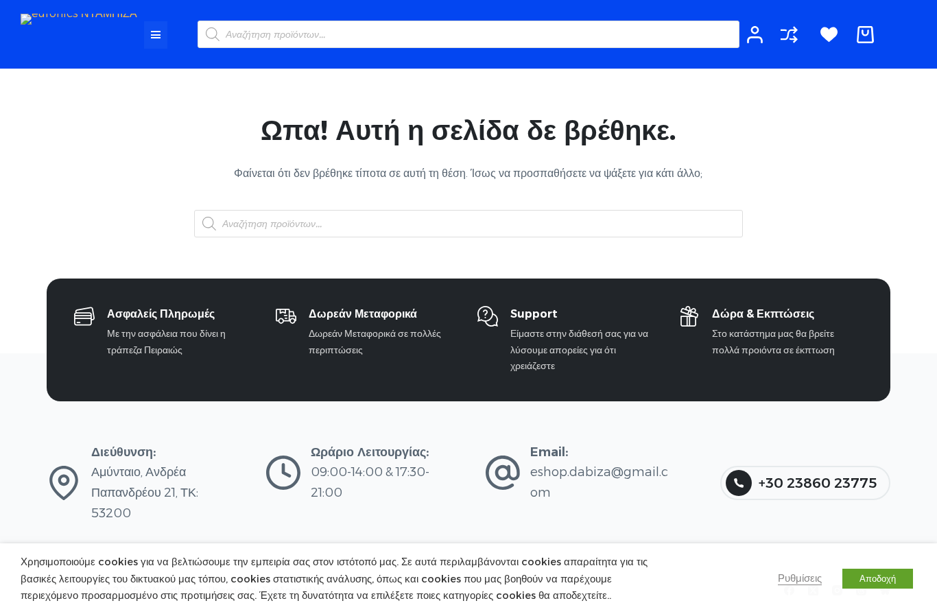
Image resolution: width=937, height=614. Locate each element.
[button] (155, 35)
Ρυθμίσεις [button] (800, 578)
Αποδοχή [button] (877, 578)
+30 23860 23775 (818, 483)
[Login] (754, 34)
